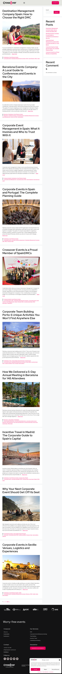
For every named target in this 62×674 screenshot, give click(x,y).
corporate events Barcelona (20, 421)
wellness (4, 536)
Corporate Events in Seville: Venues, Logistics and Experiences (19, 548)
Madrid (26, 477)
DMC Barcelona (10, 422)
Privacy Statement (45, 671)
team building (21, 363)
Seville (20, 592)
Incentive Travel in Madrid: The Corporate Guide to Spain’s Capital (18, 435)
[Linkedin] (8, 659)
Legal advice (51, 671)
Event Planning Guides (13, 57)
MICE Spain (10, 423)
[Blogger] (17, 659)
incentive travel (34, 362)
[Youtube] (11, 659)
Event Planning (31, 58)
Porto (10, 360)
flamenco (28, 594)
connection (6, 535)
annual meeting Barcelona (9, 421)
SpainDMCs (9, 303)
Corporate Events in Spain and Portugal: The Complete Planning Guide (20, 192)
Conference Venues (12, 115)
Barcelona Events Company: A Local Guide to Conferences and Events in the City (20, 72)
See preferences (55, 669)
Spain (38, 58)
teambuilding (20, 117)
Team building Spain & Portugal (18, 360)
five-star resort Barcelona (19, 422)
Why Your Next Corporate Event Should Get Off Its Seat (21, 490)
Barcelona (6, 114)
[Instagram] (5, 659)
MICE (36, 58)
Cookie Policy (40, 671)
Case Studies (11, 419)
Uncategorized (28, 360)
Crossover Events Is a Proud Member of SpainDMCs (19, 251)
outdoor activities (8, 363)
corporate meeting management (18, 240)
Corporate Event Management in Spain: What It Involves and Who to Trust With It (21, 130)
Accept (35, 669)
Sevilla (34, 594)
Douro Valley (28, 362)
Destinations (6, 57)
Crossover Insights (7, 178)
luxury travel (31, 479)
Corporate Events (7, 58)
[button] (59, 660)
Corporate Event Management (10, 179)
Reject (45, 669)
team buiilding (5, 595)
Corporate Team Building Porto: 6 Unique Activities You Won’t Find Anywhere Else (21, 315)
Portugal (9, 241)
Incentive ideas (22, 477)
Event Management (6, 117)
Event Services (36, 179)
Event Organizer (30, 179)
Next (8, 601)
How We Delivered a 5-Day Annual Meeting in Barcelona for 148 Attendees (20, 375)
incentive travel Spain (28, 301)
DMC (27, 58)
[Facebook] (14, 659)
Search (47, 10)
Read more (14, 54)
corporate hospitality (15, 479)
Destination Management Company (18, 58)
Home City (13, 117)
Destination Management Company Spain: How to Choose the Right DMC (18, 14)
